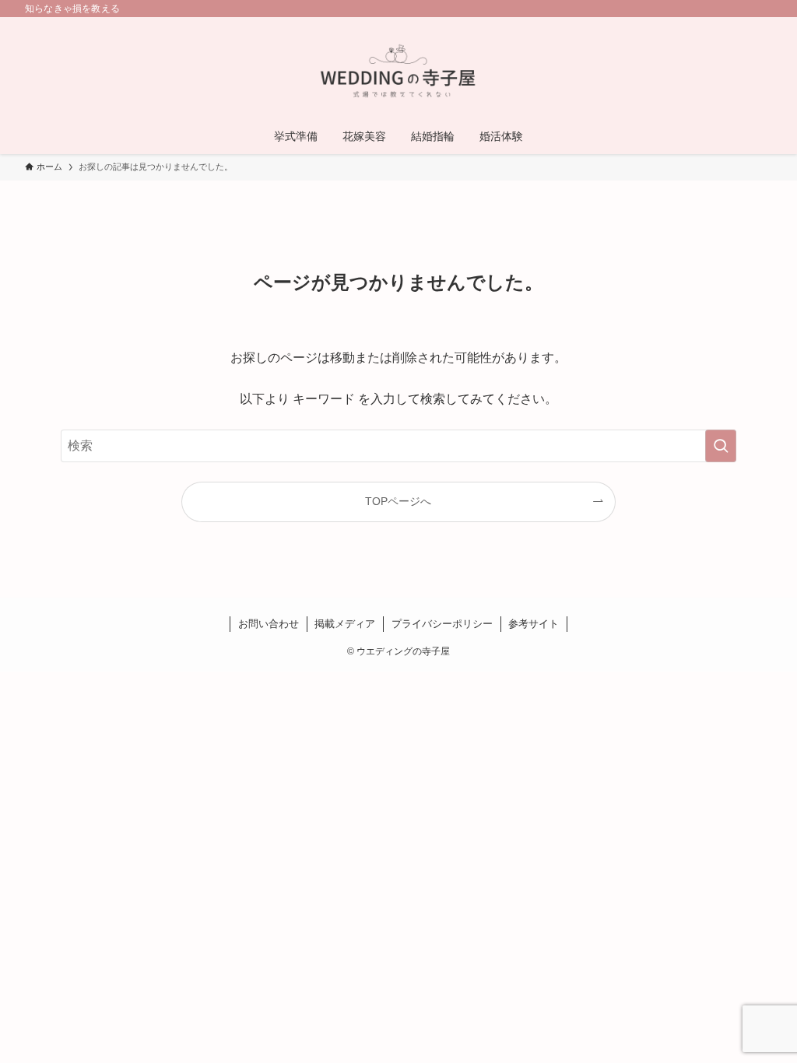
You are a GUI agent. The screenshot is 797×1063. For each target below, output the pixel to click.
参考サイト (533, 624)
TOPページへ (398, 501)
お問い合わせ (268, 624)
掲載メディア (344, 624)
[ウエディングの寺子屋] (398, 71)
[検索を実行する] (720, 446)
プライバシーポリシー (442, 624)
